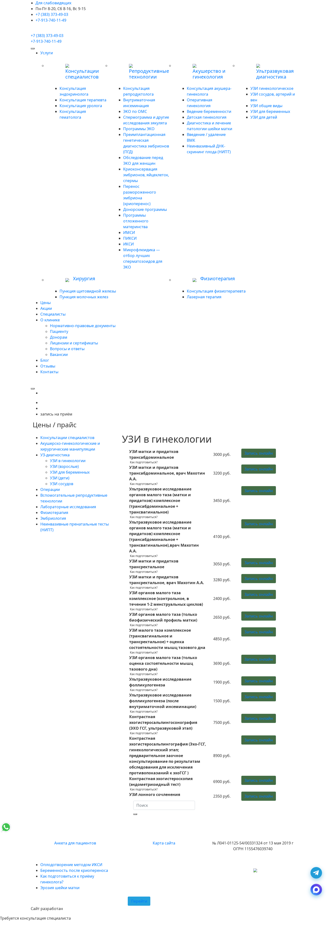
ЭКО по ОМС (135, 111)
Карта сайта (164, 843)
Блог (44, 360)
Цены (45, 302)
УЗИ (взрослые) (64, 466)
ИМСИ (129, 232)
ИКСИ (128, 244)
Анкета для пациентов (75, 843)
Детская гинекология (206, 117)
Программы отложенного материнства (135, 221)
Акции (46, 308)
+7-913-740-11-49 (51, 20)
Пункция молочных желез (84, 296)
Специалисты (53, 314)
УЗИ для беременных (270, 111)
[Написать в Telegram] (316, 873)
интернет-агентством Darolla (91, 908)
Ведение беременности (209, 111)
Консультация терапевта (83, 100)
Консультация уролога (81, 105)
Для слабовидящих (53, 3)
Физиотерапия (217, 279)
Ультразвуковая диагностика (275, 74)
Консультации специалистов (82, 74)
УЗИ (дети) (59, 478)
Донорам (58, 337)
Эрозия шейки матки (59, 887)
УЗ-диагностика (55, 455)
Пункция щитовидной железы (88, 291)
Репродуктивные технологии (149, 74)
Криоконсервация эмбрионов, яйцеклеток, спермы (146, 174)
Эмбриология (53, 518)
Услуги (46, 52)
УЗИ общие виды (266, 105)
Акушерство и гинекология (209, 74)
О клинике (50, 320)
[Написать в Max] (316, 889)
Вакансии (59, 354)
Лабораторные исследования (68, 506)
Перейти (139, 901)
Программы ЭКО (139, 128)
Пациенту (59, 331)
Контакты (49, 371)
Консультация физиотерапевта (216, 291)
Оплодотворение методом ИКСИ (71, 864)
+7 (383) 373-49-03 (52, 14)
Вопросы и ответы (67, 348)
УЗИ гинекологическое (271, 88)
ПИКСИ (130, 238)
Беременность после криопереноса (74, 870)
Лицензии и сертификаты (74, 343)
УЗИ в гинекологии (67, 460)
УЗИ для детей (263, 117)
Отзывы (47, 366)
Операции (50, 489)
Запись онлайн (258, 453)
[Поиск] (135, 814)
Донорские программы (145, 209)
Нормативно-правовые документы (82, 325)
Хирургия (84, 279)
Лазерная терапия (204, 296)
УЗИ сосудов (61, 483)
